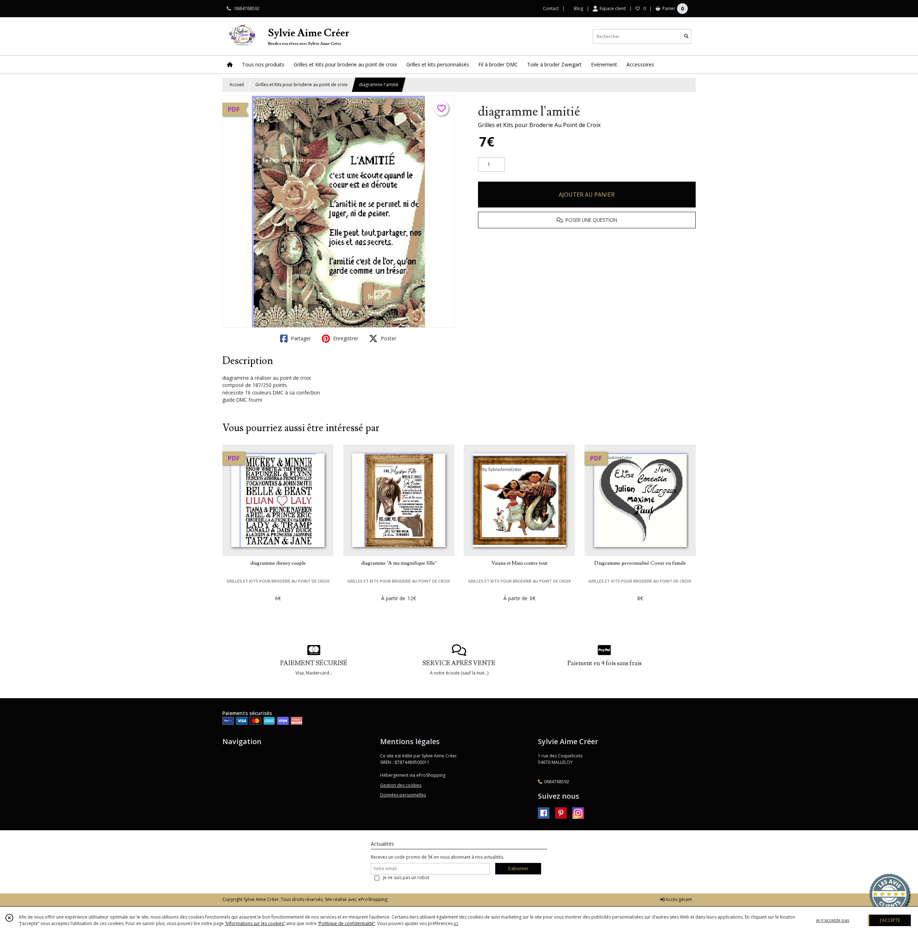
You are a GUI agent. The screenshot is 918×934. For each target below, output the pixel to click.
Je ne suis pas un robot (406, 877)
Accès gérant (678, 899)
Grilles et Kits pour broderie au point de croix (301, 84)
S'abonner (518, 868)
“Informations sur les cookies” (255, 923)
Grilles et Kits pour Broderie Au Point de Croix (539, 125)
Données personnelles (403, 795)
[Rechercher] (686, 36)
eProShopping (372, 899)
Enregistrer (345, 338)
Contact (551, 8)
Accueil (237, 84)
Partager (300, 338)
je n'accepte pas (832, 920)
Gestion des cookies (400, 785)
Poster (387, 338)
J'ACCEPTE (890, 920)
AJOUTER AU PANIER (587, 195)
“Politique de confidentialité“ (346, 923)
